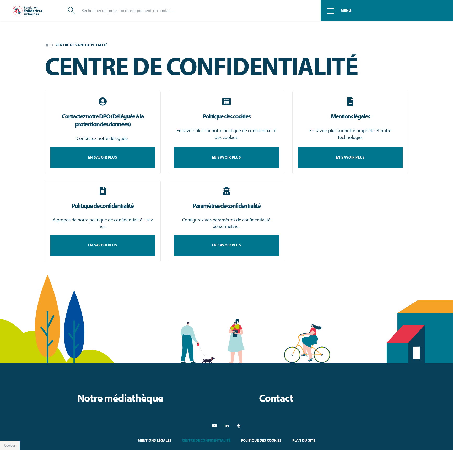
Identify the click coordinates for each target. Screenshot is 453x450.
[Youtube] (214, 426)
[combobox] (195, 10)
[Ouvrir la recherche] (71, 10)
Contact (276, 398)
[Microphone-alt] (239, 426)
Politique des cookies (261, 440)
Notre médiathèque (120, 398)
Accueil (47, 45)
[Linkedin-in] (226, 426)
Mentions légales (154, 440)
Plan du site (303, 440)
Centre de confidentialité (206, 440)
